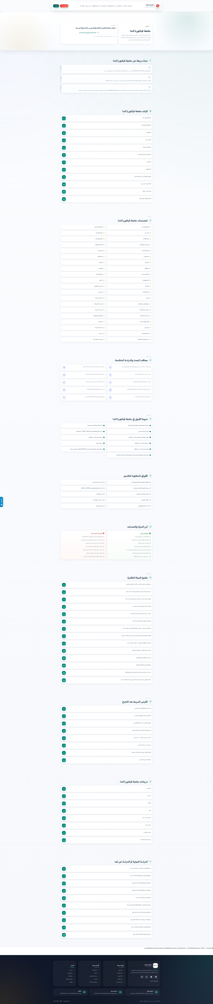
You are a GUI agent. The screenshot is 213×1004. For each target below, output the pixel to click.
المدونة (83, 6)
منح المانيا (70, 976)
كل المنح (120, 970)
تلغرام (56, 6)
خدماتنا (95, 973)
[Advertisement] (44, 990)
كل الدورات (120, 976)
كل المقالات (119, 979)
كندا (151, 981)
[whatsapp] (147, 977)
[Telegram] (151, 977)
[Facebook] (156, 977)
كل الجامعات (119, 973)
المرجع (71, 982)
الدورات (125, 6)
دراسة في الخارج (111, 6)
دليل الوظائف (95, 6)
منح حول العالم (69, 979)
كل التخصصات (119, 982)
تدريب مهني (88, 6)
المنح (130, 6)
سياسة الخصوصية (93, 976)
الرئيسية (156, 981)
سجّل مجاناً (64, 6)
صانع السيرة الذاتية (93, 982)
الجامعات (119, 6)
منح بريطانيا (70, 973)
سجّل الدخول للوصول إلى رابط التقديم (88, 32)
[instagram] (142, 977)
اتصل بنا (95, 979)
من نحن (70, 970)
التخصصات (103, 6)
